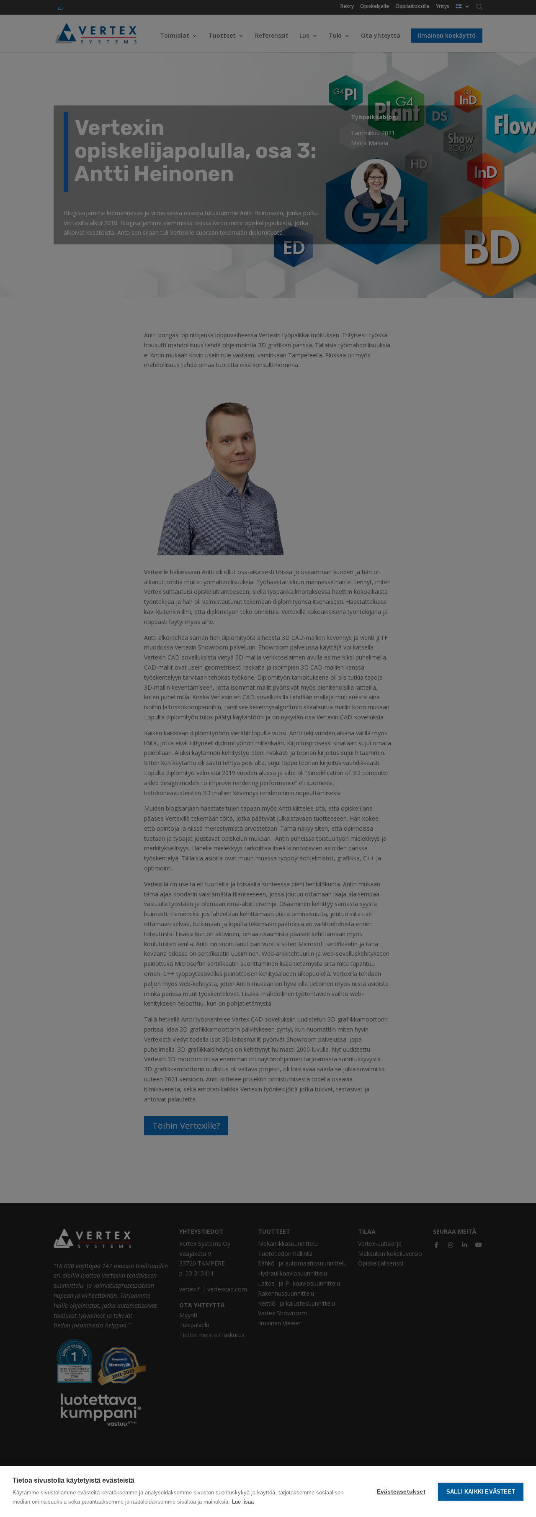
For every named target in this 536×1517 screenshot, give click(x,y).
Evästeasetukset (401, 1492)
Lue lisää (243, 1502)
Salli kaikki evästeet (480, 1492)
